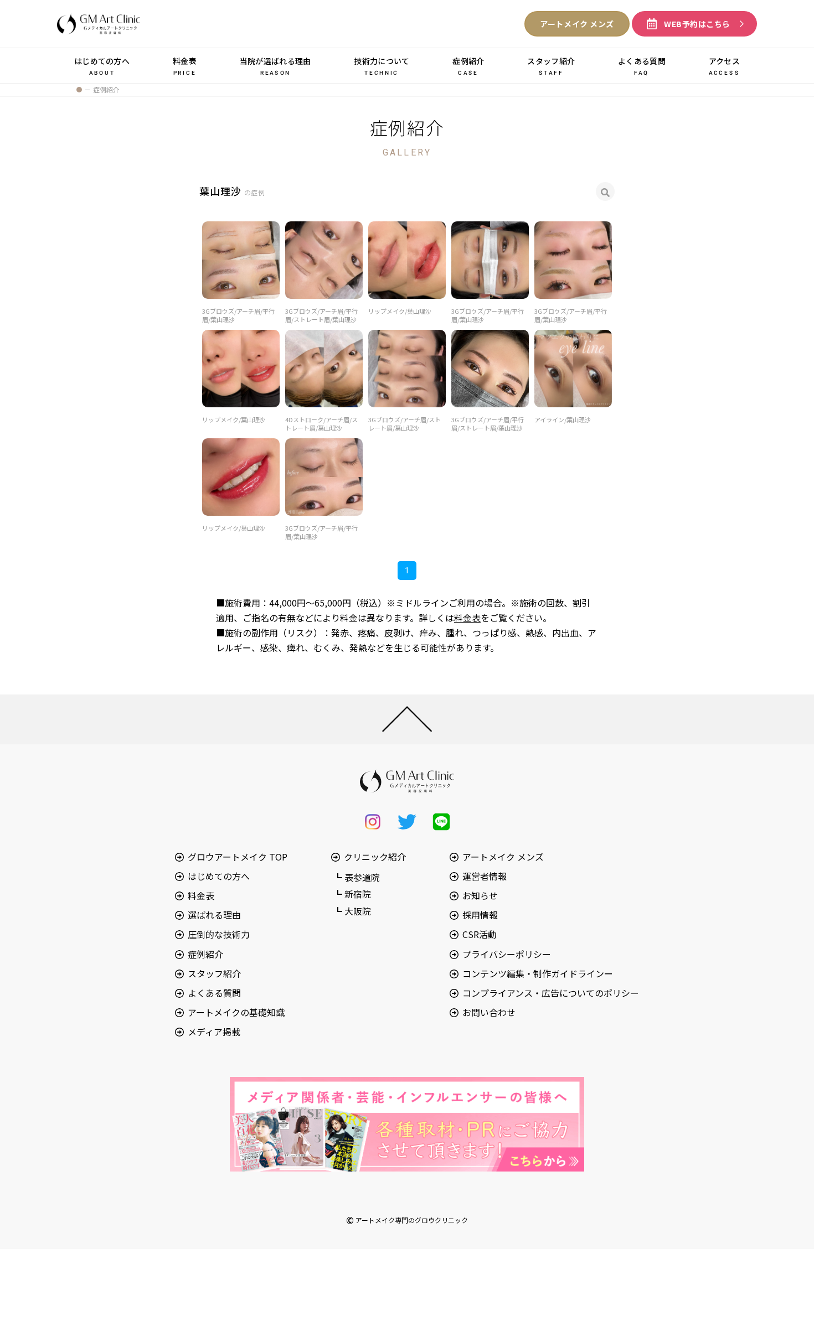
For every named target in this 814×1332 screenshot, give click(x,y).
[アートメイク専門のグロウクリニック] (79, 89)
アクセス (724, 65)
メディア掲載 (214, 1031)
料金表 (185, 65)
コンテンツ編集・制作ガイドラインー (537, 973)
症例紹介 (468, 65)
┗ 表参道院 (356, 877)
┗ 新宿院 (352, 893)
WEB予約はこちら (697, 23)
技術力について (381, 65)
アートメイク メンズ (577, 23)
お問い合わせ (489, 1012)
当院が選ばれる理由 (275, 65)
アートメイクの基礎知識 (236, 1012)
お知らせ (480, 895)
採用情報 (480, 914)
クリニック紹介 (375, 856)
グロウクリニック (98, 24)
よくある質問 (642, 65)
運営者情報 (484, 876)
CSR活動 (479, 934)
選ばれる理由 (214, 914)
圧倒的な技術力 (219, 934)
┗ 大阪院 (352, 911)
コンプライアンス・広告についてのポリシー (550, 992)
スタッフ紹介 (551, 65)
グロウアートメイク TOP (237, 856)
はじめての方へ (102, 65)
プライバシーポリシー (506, 954)
